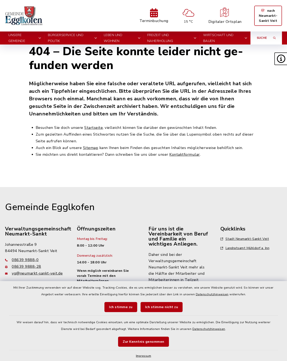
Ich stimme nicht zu (161, 307)
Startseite (93, 127)
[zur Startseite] (24, 15)
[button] (280, 58)
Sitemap (90, 147)
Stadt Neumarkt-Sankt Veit (247, 239)
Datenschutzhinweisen (212, 294)
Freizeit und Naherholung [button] (160, 38)
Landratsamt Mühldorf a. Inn (247, 248)
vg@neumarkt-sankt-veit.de (37, 273)
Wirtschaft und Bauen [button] (218, 38)
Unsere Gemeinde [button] (16, 38)
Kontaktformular (184, 154)
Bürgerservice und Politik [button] (66, 38)
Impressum (143, 356)
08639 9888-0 (25, 259)
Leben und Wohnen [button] (113, 38)
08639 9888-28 (26, 266)
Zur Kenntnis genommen (143, 341)
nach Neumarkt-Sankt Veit (268, 15)
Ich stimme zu (121, 307)
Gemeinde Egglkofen (50, 207)
